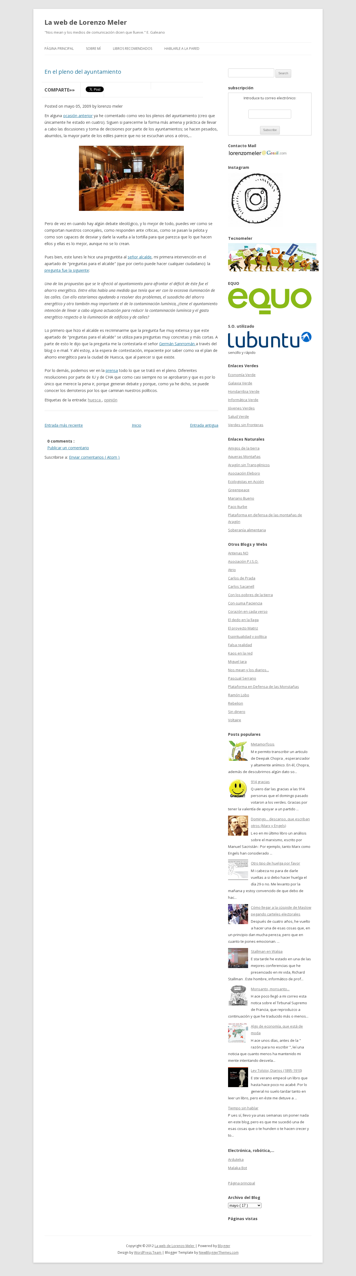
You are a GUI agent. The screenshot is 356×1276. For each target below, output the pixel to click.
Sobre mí (93, 48)
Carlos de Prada (241, 578)
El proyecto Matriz (243, 628)
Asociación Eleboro (244, 473)
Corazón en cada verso (248, 611)
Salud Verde (238, 416)
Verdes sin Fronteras (245, 424)
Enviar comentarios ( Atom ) (94, 457)
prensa (112, 370)
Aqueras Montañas (244, 456)
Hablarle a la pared (181, 48)
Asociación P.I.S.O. (243, 561)
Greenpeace (238, 489)
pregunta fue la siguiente (66, 270)
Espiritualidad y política (247, 636)
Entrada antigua (204, 425)
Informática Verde (243, 399)
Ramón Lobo (238, 694)
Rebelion (235, 703)
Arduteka (236, 1159)
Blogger (224, 1245)
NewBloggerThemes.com (219, 1252)
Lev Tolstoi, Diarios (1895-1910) (276, 1070)
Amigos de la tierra (243, 448)
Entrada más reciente (63, 425)
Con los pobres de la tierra (250, 594)
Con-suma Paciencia (245, 603)
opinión (110, 400)
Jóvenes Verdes (241, 408)
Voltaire (234, 719)
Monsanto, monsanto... (270, 988)
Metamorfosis (263, 744)
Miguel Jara (237, 661)
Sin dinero (236, 711)
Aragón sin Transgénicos (249, 464)
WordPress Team (148, 1252)
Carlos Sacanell (241, 586)
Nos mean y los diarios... (248, 669)
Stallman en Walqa (267, 951)
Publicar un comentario (68, 447)
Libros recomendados (132, 48)
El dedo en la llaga (243, 619)
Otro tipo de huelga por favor (275, 863)
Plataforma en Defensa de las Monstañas (263, 686)
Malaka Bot (237, 1167)
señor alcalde (140, 257)
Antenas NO (238, 553)
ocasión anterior (78, 115)
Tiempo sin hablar (243, 1107)
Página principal (59, 48)
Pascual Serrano (242, 678)
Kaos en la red (240, 653)
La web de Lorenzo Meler (85, 22)
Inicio (136, 425)
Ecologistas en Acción (246, 481)
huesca (95, 400)
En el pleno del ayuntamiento (82, 71)
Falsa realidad (240, 644)
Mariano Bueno (241, 498)
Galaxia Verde (240, 383)
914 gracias (260, 781)
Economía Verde (242, 374)
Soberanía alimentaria (247, 529)
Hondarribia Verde (243, 391)
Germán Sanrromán (177, 343)
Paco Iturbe (237, 506)
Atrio (232, 569)
